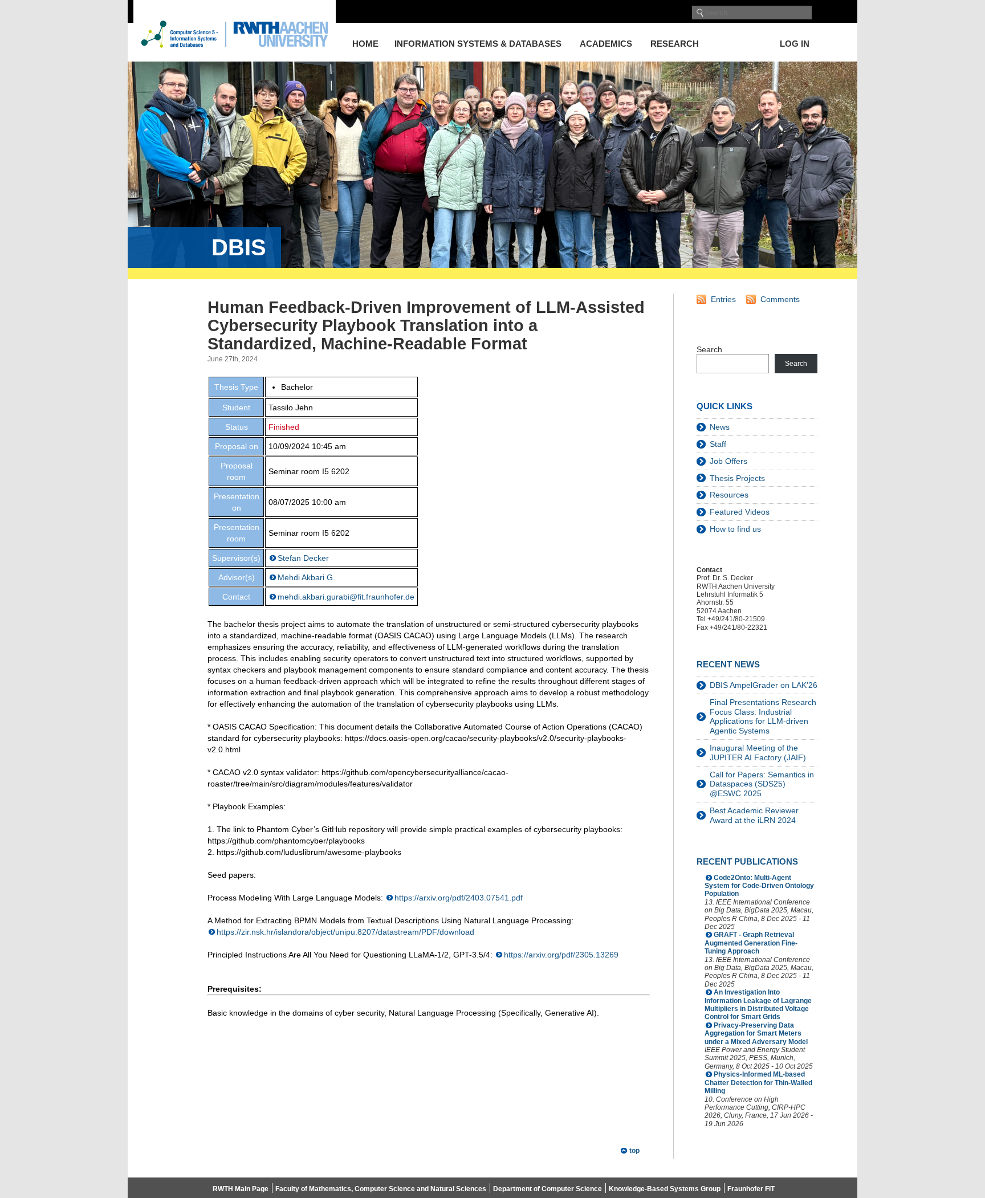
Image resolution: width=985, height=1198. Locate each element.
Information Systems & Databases (477, 43)
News (720, 426)
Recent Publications (747, 861)
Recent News (728, 664)
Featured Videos (740, 511)
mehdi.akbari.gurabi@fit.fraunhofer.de (346, 596)
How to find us (735, 528)
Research (674, 43)
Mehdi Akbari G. (306, 577)
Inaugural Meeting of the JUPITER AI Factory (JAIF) (758, 752)
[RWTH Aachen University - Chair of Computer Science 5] (234, 56)
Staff (718, 444)
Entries (723, 299)
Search (709, 349)
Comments (780, 299)
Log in (794, 43)
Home (365, 43)
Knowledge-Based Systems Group (665, 1189)
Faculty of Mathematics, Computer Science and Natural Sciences (380, 1189)
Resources (729, 494)
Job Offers (728, 461)
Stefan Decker (303, 558)
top (634, 1151)
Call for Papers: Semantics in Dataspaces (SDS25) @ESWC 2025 (762, 784)
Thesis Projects (737, 478)
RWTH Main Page (240, 1189)
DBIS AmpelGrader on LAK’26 (763, 685)
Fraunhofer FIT (751, 1189)
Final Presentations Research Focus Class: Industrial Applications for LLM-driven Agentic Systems (763, 716)
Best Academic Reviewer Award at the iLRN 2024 (754, 815)
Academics (606, 43)
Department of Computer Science (547, 1189)
